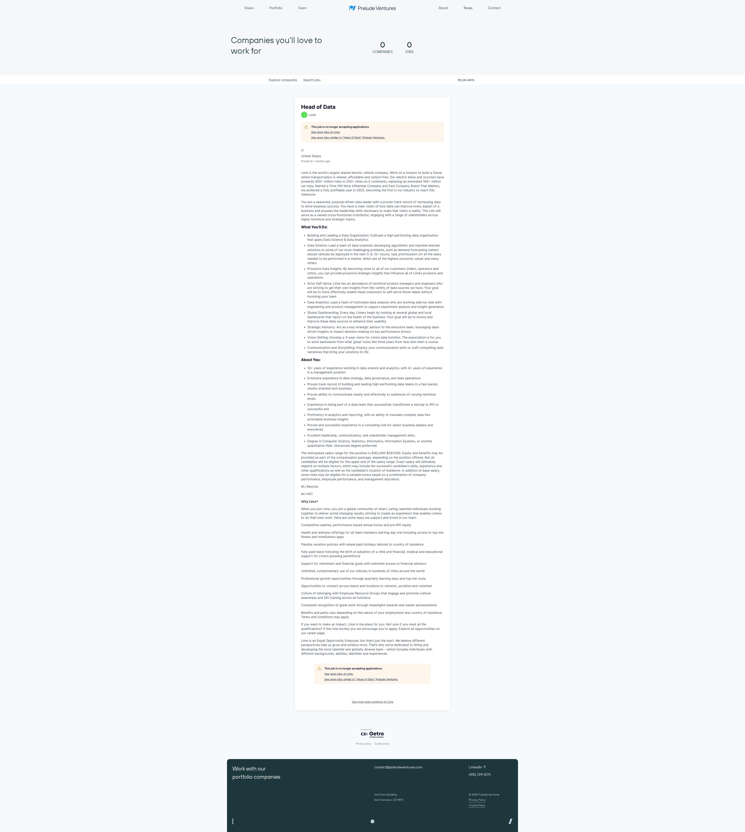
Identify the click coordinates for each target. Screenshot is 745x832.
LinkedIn (475, 767)
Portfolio (275, 8)
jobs (312, 80)
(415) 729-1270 (480, 774)
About (443, 8)
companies (283, 80)
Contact (494, 8)
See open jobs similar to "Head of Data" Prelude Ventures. (348, 137)
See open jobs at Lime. (325, 132)
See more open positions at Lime (372, 701)
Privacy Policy (477, 800)
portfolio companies (256, 776)
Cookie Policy (477, 805)
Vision (249, 8)
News (468, 8)
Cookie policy (381, 743)
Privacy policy (363, 743)
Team (302, 8)
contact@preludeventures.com (398, 767)
